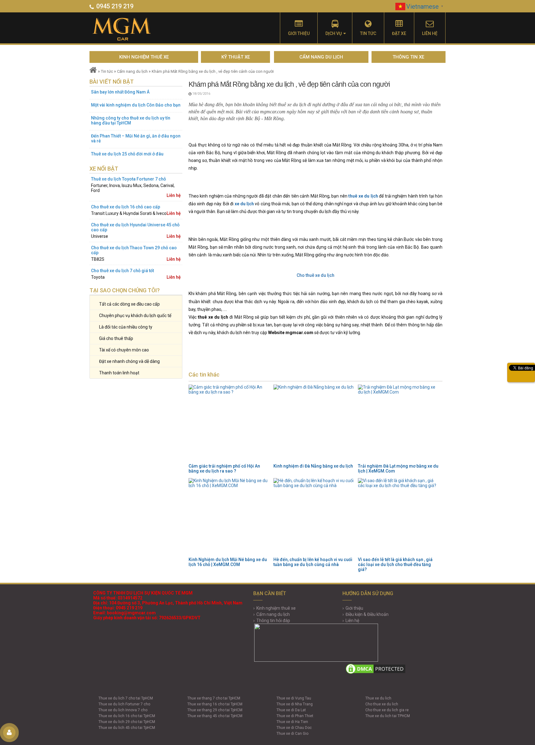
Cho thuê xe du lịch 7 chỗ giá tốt (122, 270)
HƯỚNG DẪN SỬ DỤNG (367, 593)
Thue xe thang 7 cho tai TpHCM (213, 698)
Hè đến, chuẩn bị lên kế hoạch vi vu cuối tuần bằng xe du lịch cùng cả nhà (312, 562)
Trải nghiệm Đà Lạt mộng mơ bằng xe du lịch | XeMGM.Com (398, 468)
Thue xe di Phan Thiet (294, 716)
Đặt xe (399, 33)
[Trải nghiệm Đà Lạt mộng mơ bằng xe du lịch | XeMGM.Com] (398, 423)
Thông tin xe (408, 57)
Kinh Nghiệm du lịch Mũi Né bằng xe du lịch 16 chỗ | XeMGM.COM (228, 562)
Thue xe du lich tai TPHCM (387, 716)
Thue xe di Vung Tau (293, 698)
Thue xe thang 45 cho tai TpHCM (214, 716)
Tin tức (368, 33)
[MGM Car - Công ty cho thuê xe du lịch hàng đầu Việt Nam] (129, 29)
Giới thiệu (299, 33)
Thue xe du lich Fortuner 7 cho (124, 704)
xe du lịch (244, 203)
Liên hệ (429, 33)
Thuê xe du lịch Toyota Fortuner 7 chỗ (128, 178)
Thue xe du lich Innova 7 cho (122, 710)
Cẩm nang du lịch (321, 57)
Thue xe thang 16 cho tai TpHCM (214, 704)
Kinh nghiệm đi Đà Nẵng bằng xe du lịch (313, 466)
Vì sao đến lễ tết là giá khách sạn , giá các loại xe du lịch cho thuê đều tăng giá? (395, 564)
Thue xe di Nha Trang (294, 704)
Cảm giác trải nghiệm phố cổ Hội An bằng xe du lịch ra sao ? (224, 468)
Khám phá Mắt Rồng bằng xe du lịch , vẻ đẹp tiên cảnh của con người (213, 71)
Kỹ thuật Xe (235, 57)
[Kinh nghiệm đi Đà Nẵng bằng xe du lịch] (313, 423)
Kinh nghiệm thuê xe (144, 57)
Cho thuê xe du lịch (315, 275)
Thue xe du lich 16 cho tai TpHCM (126, 716)
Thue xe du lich (378, 698)
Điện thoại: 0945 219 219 (117, 607)
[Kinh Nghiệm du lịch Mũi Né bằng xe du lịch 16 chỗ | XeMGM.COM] (229, 516)
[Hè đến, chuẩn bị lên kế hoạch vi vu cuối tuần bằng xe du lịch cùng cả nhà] (313, 516)
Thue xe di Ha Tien (292, 722)
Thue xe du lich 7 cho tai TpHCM (125, 698)
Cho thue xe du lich (381, 704)
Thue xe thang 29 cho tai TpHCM (214, 710)
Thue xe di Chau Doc (294, 727)
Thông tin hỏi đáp (273, 620)
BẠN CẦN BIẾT (269, 593)
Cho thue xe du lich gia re (387, 710)
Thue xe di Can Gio (292, 733)
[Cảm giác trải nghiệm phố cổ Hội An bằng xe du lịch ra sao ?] (229, 423)
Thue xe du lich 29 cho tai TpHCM (126, 722)
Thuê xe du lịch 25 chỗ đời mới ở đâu (127, 153)
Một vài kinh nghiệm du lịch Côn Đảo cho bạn (136, 104)
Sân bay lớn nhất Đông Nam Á (120, 91)
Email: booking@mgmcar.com (124, 612)
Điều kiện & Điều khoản (367, 614)
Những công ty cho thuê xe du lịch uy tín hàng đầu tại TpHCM (130, 120)
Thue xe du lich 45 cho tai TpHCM (126, 727)
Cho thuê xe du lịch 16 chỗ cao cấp (125, 206)
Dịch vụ (333, 33)
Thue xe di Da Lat (291, 710)
